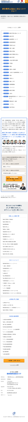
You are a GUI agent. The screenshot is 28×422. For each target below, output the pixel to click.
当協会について (6, 270)
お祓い (11, 93)
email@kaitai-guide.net (12, 392)
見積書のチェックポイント (8, 239)
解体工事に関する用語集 (8, 253)
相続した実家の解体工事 (8, 322)
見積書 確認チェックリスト (8, 280)
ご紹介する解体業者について (16, 72)
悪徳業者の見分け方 (7, 231)
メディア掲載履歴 (6, 288)
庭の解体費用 (6, 351)
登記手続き (12, 107)
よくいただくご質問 (14, 365)
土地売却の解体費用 (7, 319)
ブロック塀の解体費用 (7, 341)
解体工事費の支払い (14, 54)
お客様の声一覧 (6, 302)
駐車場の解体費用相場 (7, 326)
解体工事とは (6, 226)
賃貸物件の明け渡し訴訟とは (9, 249)
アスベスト (12, 87)
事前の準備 (12, 51)
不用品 (11, 63)
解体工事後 (12, 90)
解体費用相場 (6, 224)
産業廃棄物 (12, 84)
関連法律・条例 (13, 101)
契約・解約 (12, 48)
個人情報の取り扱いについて (9, 278)
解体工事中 (12, 57)
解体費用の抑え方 (6, 236)
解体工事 (11, 36)
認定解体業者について (7, 268)
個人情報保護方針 (6, 275)
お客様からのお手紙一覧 (8, 305)
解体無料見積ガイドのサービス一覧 (10, 290)
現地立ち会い (12, 45)
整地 (10, 66)
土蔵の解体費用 (6, 354)
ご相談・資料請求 (6, 265)
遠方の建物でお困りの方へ (8, 246)
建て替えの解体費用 (7, 324)
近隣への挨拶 (12, 69)
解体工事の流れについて (15, 33)
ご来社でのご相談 (6, 285)
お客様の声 (5, 273)
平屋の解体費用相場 (7, 346)
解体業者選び (12, 42)
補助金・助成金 (6, 229)
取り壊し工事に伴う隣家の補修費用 (10, 244)
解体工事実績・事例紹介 (8, 219)
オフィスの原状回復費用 (8, 331)
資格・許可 (12, 81)
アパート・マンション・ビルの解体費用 (11, 329)
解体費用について (13, 39)
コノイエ (10, 394)
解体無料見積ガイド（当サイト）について (17, 97)
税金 (10, 75)
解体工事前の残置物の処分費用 (9, 241)
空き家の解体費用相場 (7, 344)
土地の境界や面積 (13, 60)
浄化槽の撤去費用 (6, 349)
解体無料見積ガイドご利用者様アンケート (11, 307)
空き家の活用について (7, 251)
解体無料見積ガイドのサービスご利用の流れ (12, 293)
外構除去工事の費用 (7, 336)
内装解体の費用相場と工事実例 (9, 334)
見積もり (11, 78)
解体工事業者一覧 (6, 221)
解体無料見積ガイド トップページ (10, 263)
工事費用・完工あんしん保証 (9, 283)
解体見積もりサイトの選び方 (9, 234)
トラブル (11, 104)
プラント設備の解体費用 (8, 339)
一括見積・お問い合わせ (14, 360)
